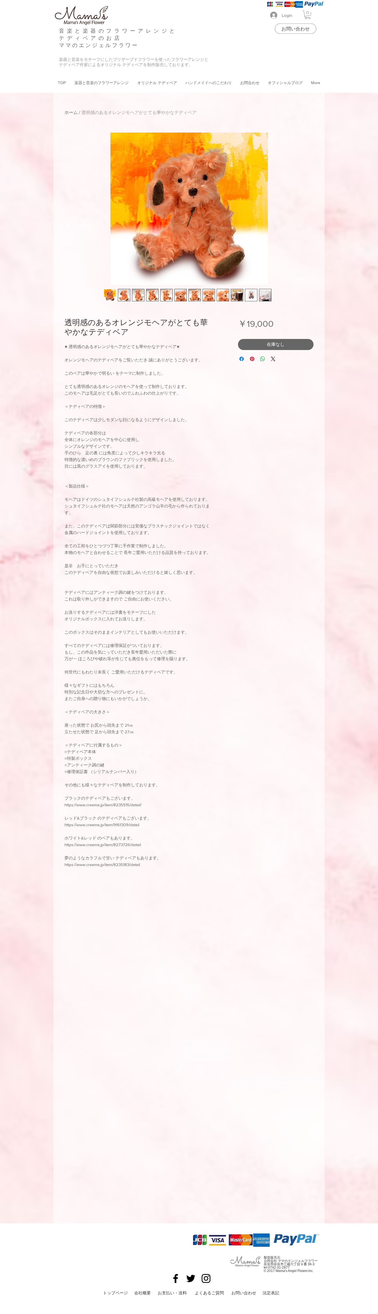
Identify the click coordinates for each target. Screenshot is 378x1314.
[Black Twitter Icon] (191, 1278)
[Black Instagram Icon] (206, 1278)
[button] (307, 15)
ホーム (71, 112)
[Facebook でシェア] (241, 359)
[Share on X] (273, 359)
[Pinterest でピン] (252, 359)
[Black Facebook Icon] (176, 1278)
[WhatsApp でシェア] (262, 359)
